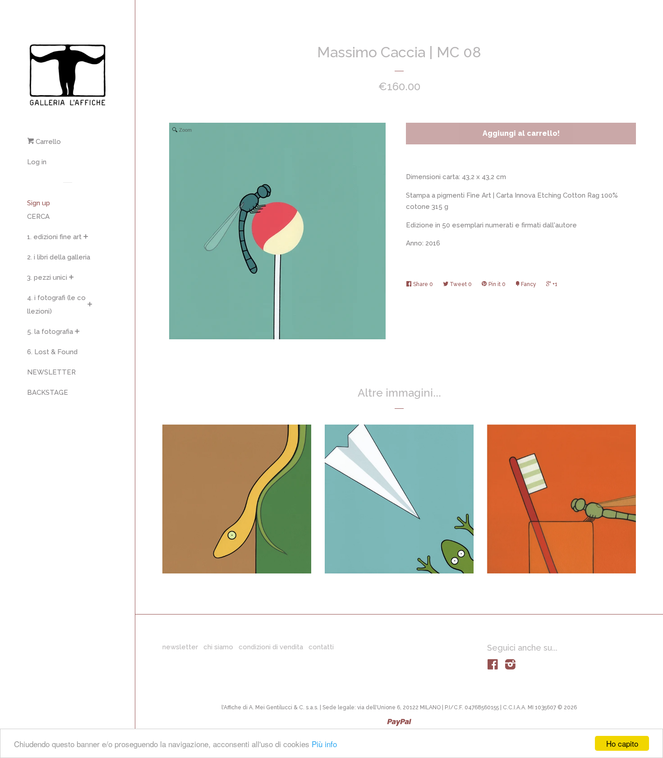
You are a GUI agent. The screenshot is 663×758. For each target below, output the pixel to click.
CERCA (38, 217)
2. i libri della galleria (58, 257)
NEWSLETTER (51, 372)
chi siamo (218, 647)
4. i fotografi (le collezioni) (56, 304)
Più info (324, 743)
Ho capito (622, 743)
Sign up (38, 203)
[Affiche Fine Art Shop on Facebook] (492, 666)
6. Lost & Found (52, 352)
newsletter (180, 647)
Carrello (47, 142)
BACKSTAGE (47, 392)
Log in (36, 162)
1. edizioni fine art (54, 237)
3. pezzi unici (47, 277)
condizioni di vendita (271, 647)
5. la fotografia (50, 332)
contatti (321, 647)
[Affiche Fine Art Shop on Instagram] (510, 666)
